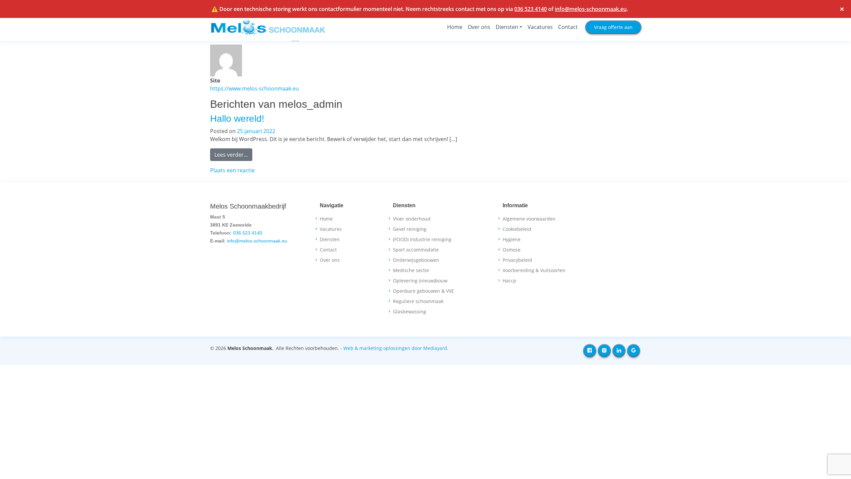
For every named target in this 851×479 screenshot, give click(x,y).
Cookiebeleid (517, 229)
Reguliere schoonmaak (418, 301)
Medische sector (411, 270)
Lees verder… (233, 154)
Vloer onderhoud (411, 219)
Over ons (479, 27)
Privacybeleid (517, 260)
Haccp (509, 280)
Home (454, 27)
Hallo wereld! (237, 118)
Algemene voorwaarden (529, 219)
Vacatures (540, 27)
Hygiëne (512, 239)
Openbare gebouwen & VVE (423, 291)
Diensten (507, 27)
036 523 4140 (530, 9)
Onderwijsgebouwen (416, 260)
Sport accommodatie (416, 249)
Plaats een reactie (232, 170)
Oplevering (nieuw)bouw (420, 280)
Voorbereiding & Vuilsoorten (534, 270)
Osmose (512, 249)
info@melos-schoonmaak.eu (591, 9)
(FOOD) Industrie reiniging (422, 239)
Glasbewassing (409, 311)
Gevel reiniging (409, 229)
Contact (568, 27)
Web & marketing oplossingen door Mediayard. (395, 348)
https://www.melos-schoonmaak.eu (254, 88)
